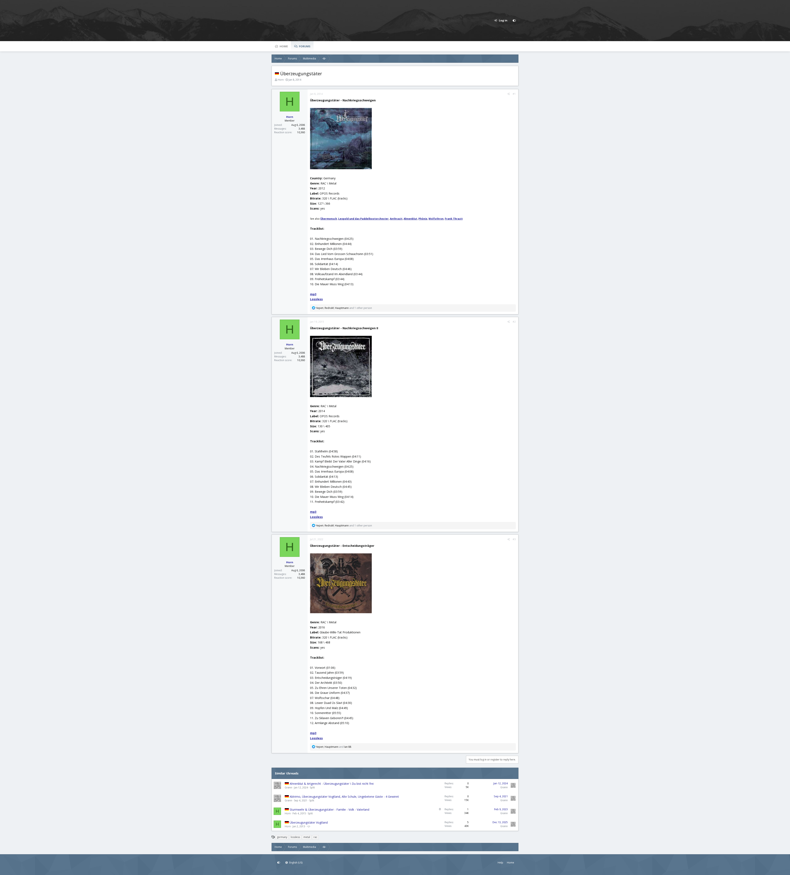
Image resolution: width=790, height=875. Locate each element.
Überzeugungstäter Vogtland (309, 822)
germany (282, 837)
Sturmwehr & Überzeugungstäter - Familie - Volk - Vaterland (329, 809)
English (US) (295, 862)
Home (284, 46)
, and (333, 747)
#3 (514, 539)
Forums (304, 46)
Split (312, 787)
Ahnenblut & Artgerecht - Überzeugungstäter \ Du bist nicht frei (332, 784)
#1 (514, 94)
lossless (295, 837)
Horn (281, 79)
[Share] (508, 94)
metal (306, 837)
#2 (514, 321)
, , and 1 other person (344, 308)
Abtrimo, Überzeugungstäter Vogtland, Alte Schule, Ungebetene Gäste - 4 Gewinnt (344, 797)
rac (315, 837)
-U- (308, 826)
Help (500, 862)
